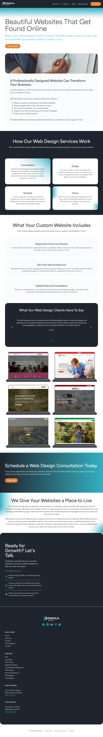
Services (55, 4)
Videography (9, 678)
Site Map (71, 731)
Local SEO (8, 659)
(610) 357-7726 (10, 695)
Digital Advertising (11, 665)
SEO (6, 657)
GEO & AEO (9, 662)
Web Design (9, 670)
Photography (9, 675)
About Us (66, 4)
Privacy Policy (48, 731)
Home (7, 635)
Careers (8, 641)
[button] (12, 327)
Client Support (83, 4)
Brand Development (12, 673)
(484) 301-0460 (10, 712)
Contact (8, 646)
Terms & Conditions (60, 731)
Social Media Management (14, 667)
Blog (73, 4)
